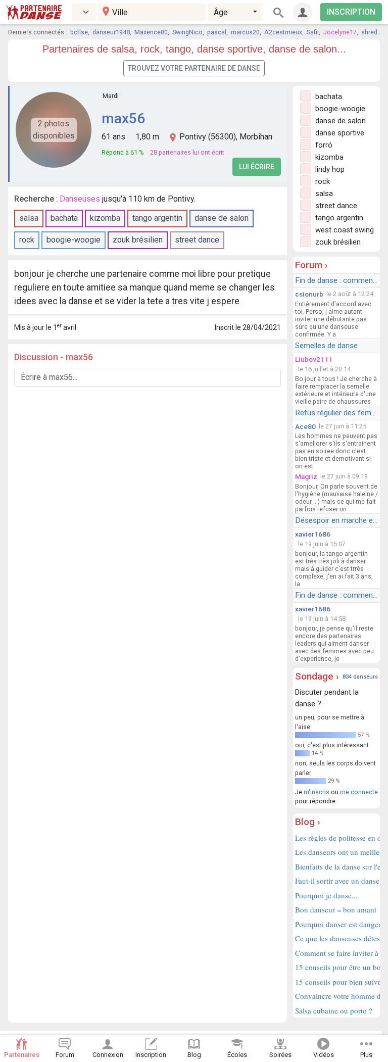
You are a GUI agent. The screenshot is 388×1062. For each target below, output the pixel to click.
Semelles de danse (326, 345)
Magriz (306, 476)
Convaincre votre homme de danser (336, 996)
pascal (216, 32)
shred (369, 32)
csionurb (309, 294)
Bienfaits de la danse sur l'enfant (336, 866)
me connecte (359, 792)
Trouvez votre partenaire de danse (194, 68)
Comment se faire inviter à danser (336, 953)
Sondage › (317, 676)
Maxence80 (151, 32)
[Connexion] (302, 12)
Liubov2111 (313, 359)
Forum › (311, 265)
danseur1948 (111, 32)
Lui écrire (256, 167)
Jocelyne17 (340, 32)
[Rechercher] (278, 12)
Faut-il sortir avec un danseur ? (336, 881)
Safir (313, 32)
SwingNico (187, 32)
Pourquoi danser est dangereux (336, 924)
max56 (123, 118)
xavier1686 (312, 534)
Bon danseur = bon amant (335, 909)
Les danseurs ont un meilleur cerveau (336, 852)
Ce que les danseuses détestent (336, 938)
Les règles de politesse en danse (336, 838)
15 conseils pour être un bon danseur (336, 967)
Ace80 (305, 426)
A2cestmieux (283, 32)
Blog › (307, 822)
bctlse (79, 32)
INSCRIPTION (351, 12)
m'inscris (316, 792)
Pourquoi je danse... (326, 895)
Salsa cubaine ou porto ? (333, 1010)
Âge (221, 12)
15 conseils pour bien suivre (336, 982)
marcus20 (245, 32)
